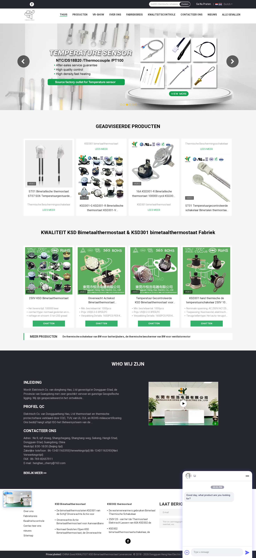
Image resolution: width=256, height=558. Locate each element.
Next (232, 61)
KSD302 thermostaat (119, 504)
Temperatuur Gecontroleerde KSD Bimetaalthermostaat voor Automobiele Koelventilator (154, 301)
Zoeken (184, 4)
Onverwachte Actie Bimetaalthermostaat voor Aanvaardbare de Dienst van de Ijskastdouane (80, 522)
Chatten (49, 323)
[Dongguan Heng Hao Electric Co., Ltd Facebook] (32, 4)
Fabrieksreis (134, 14)
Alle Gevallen (231, 14)
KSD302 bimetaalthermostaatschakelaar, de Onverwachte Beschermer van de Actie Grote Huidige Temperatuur (131, 531)
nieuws (212, 14)
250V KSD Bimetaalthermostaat (49, 298)
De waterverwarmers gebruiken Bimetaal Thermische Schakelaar (132, 512)
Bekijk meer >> (35, 473)
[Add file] (187, 552)
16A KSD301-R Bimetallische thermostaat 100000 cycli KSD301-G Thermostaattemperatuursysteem (154, 194)
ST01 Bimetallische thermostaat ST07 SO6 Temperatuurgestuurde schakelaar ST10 (49, 194)
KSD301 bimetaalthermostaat (101, 143)
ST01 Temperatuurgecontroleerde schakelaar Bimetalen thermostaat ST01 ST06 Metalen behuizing (206, 208)
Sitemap (28, 535)
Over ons (115, 14)
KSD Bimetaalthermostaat (70, 504)
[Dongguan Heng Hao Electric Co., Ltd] (29, 15)
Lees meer (48, 210)
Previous (23, 61)
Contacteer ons (191, 14)
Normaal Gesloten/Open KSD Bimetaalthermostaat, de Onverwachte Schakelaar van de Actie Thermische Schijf (79, 531)
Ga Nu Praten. (203, 4)
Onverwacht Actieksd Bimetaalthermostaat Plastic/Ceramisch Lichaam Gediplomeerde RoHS (101, 301)
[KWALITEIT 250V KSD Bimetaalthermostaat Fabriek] (48, 270)
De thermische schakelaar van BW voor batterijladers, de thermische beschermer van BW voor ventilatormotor (127, 336)
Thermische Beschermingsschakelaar (48, 204)
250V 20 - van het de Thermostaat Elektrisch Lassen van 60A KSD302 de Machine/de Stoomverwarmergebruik (130, 521)
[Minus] (247, 476)
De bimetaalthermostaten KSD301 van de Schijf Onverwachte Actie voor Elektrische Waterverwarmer (78, 512)
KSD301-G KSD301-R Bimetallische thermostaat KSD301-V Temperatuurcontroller (101, 208)
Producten (79, 14)
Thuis (63, 14)
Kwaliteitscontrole (161, 14)
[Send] (247, 552)
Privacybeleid (53, 554)
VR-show (98, 14)
